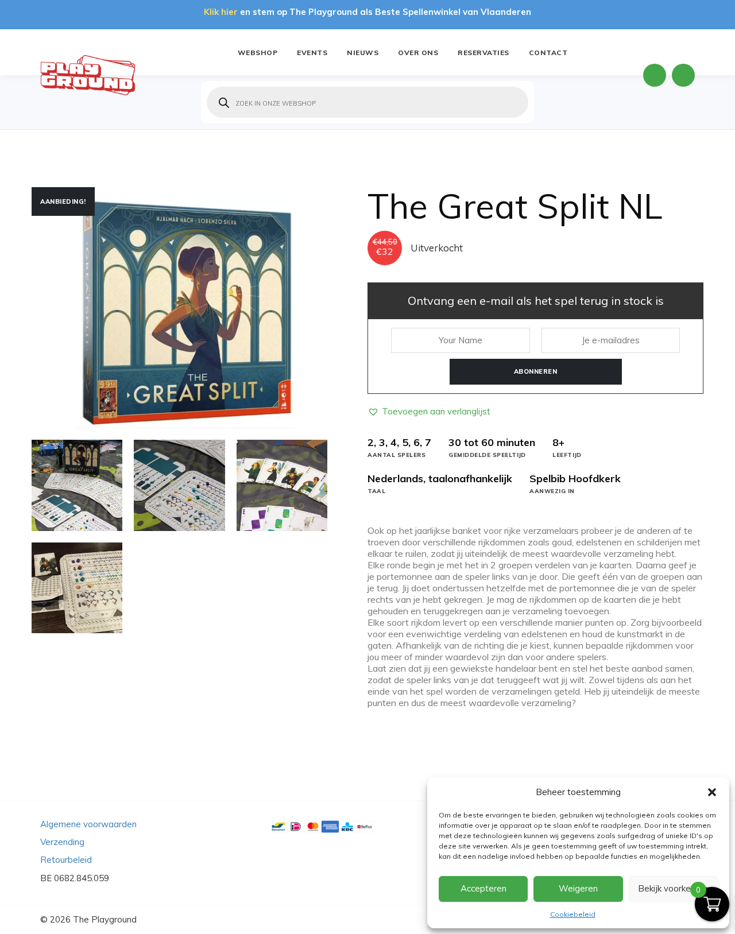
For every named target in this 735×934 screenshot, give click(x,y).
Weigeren (578, 888)
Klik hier (221, 11)
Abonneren (536, 371)
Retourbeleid (66, 859)
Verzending (62, 841)
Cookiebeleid (572, 914)
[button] (712, 792)
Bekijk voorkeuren (673, 888)
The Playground (105, 919)
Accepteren (483, 888)
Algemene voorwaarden (88, 824)
